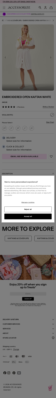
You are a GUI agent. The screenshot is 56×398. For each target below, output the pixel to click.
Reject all (28, 209)
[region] (28, 199)
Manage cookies (28, 202)
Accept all (28, 216)
